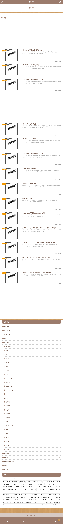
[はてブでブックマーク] (38, 444)
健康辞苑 (31, 2)
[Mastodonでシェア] (24, 440)
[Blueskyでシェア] (38, 440)
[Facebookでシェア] (10, 444)
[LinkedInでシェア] (24, 448)
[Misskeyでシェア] (52, 440)
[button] (58, 324)
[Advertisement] (31, 33)
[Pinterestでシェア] (10, 448)
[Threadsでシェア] (24, 444)
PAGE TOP (32, 515)
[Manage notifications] (59, 520)
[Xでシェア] (10, 440)
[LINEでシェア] (52, 444)
